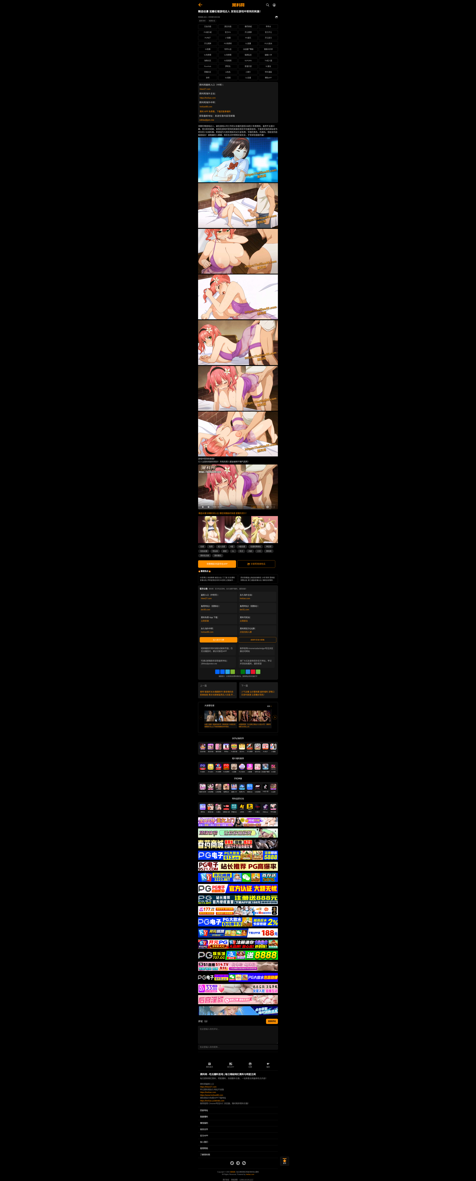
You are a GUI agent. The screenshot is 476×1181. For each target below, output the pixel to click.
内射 (250, 551)
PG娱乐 (248, 38)
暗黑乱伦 (248, 55)
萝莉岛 (227, 66)
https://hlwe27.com (208, 1087)
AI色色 (227, 72)
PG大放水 (268, 44)
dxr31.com (244, 610)
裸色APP (268, 78)
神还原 (268, 547)
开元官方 (268, 38)
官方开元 (268, 32)
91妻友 (268, 66)
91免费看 (207, 55)
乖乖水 (268, 27)
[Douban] (243, 672)
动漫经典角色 (255, 547)
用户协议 (226, 1180)
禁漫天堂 (248, 66)
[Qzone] (248, 672)
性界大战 (227, 49)
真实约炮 (227, 27)
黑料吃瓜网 (204, 556)
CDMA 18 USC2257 (246, 1180)
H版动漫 (241, 547)
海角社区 (207, 61)
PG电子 (208, 38)
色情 (211, 547)
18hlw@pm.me (206, 120)
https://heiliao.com (208, 98)
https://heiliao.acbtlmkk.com (212, 1101)
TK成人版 (268, 61)
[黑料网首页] (238, 5)
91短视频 (227, 61)
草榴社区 (207, 72)
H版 (231, 547)
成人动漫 (221, 547)
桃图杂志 (212, 21)
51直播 (248, 44)
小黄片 (248, 72)
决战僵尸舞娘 (248, 49)
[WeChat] (232, 672)
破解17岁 (268, 55)
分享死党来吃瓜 (258, 564)
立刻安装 (205, 621)
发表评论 (272, 1021)
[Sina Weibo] (253, 672)
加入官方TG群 (218, 640)
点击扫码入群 (246, 632)
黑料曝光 (217, 556)
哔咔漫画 (268, 72)
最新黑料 (202, 21)
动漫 (202, 547)
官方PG (228, 32)
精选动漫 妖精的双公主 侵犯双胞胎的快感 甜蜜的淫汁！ (223, 513)
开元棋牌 (248, 32)
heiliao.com (245, 598)
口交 (259, 551)
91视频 (228, 78)
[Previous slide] (201, 717)
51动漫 (248, 78)
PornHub (207, 66)
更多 (268, 706)
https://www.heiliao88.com (211, 1095)
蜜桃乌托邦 (268, 49)
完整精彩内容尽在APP (217, 564)
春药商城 (248, 27)
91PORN (248, 61)
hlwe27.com (205, 89)
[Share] (217, 672)
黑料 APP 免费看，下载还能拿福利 (215, 111)
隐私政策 (234, 1180)
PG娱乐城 (207, 32)
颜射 (225, 551)
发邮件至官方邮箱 (257, 640)
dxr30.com (205, 610)
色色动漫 (203, 551)
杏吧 (207, 78)
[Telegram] (227, 672)
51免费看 (227, 55)
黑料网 (268, 551)
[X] (238, 672)
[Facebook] (222, 672)
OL (233, 551)
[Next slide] (275, 717)
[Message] (258, 672)
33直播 (207, 49)
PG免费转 (228, 44)
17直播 (228, 38)
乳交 (241, 551)
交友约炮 (207, 27)
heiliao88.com (206, 107)
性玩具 (215, 551)
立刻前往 (244, 621)
